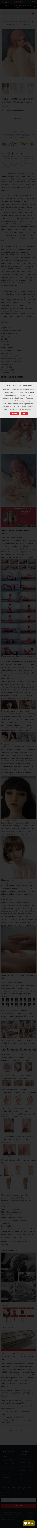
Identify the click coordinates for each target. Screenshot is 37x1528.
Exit (24, 413)
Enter (14, 413)
